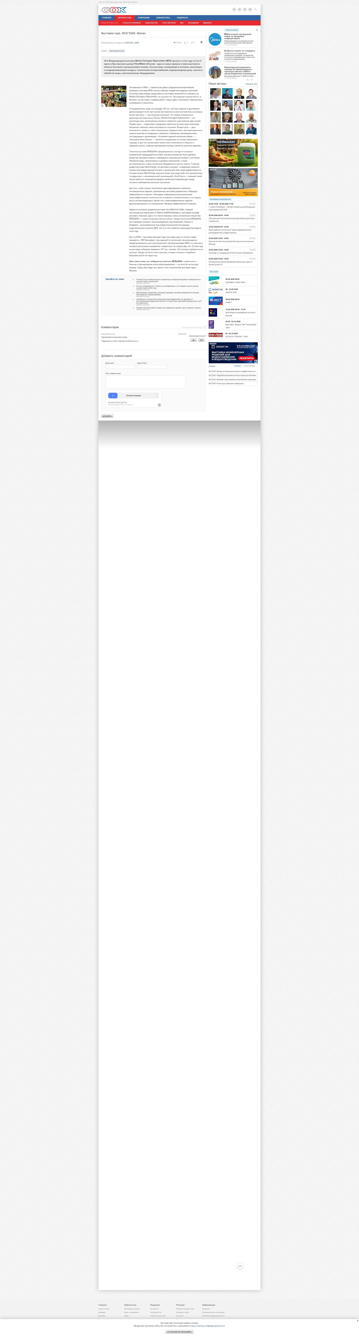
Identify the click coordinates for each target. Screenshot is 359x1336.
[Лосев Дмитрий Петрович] (227, 129)
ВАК (181, 23)
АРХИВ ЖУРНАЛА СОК (109, 23)
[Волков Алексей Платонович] (251, 117)
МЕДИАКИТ (207, 23)
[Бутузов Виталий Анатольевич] (239, 117)
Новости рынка (232, 30)
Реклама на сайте (182, 1312)
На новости (154, 1309)
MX (250, 9)
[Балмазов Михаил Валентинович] (215, 93)
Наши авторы (151, 23)
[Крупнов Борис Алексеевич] (215, 117)
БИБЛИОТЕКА (163, 18)
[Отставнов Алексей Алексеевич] (215, 129)
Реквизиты (206, 1309)
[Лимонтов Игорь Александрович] (251, 93)
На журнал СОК (156, 1312)
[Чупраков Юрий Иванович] (227, 117)
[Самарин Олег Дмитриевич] (215, 105)
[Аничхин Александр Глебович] (239, 93)
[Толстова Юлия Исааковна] (227, 105)
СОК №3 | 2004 (132, 43)
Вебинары (102, 1312)
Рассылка (179, 1316)
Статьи (212, 366)
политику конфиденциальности (210, 1326)
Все (255, 84)
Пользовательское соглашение (213, 1312)
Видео (126, 1316)
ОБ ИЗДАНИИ (193, 23)
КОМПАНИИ (144, 18)
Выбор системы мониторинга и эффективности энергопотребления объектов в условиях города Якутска (254, 371)
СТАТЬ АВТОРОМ (169, 23)
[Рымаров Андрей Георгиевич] (239, 129)
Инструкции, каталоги (132, 1309)
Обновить (249, 84)
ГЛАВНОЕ (106, 18)
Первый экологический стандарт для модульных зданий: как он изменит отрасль (168, 308)
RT (245, 9)
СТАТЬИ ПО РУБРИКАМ (132, 23)
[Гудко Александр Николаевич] (227, 93)
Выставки (214, 272)
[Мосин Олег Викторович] (239, 105)
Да (194, 340)
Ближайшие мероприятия (220, 199)
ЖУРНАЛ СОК (124, 18)
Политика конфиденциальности (213, 1316)
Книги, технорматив (131, 1312)
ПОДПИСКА (182, 18)
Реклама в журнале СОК (185, 1309)
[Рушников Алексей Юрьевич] (251, 105)
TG (234, 9)
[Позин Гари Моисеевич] (251, 129)
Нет (201, 340)
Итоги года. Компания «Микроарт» (226, 384)
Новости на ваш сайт (157, 1316)
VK (239, 9)
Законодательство (117, 51)
